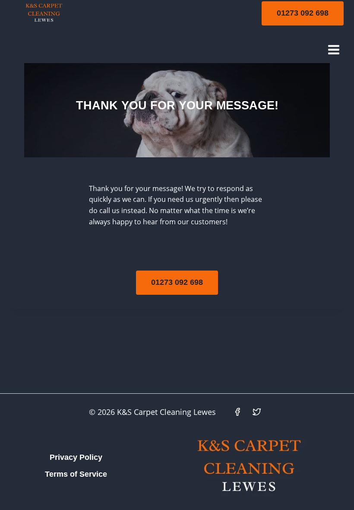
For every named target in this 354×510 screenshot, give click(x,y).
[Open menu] (333, 49)
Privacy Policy (76, 457)
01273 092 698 (303, 13)
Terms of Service (76, 474)
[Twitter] (257, 412)
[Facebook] (237, 412)
